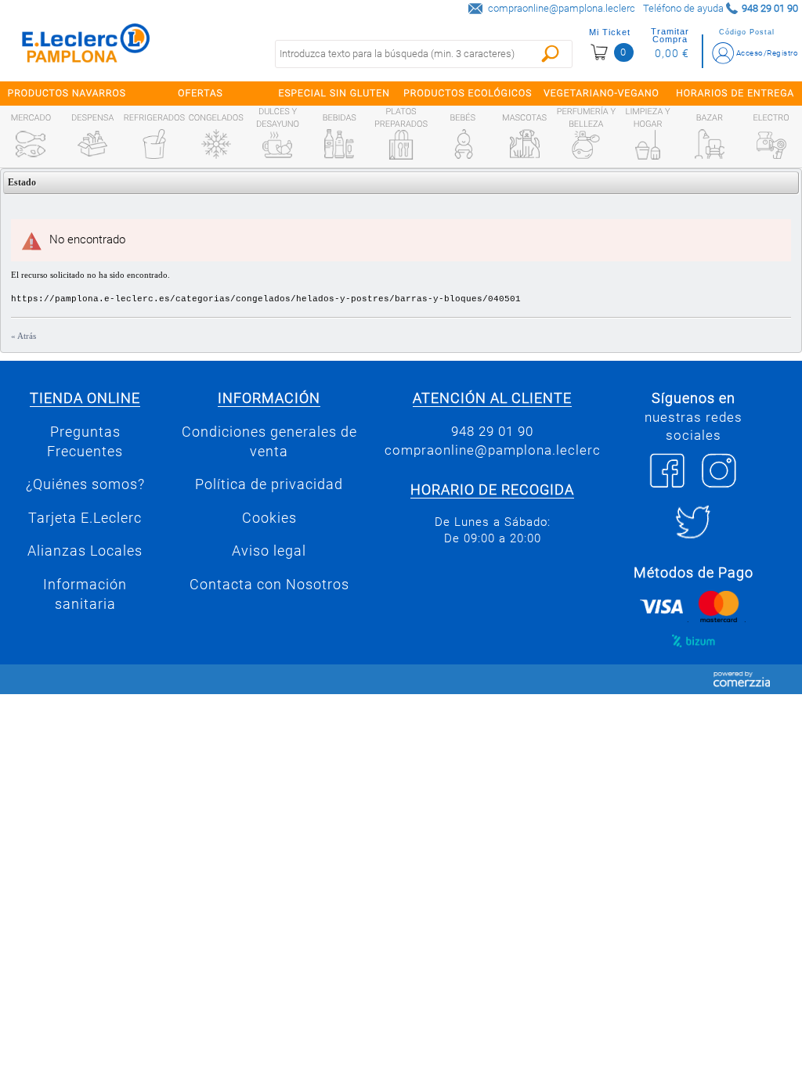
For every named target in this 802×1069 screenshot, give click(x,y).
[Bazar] (709, 144)
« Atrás (23, 335)
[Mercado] (30, 144)
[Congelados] (216, 144)
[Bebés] (462, 144)
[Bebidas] (339, 144)
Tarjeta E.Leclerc (85, 518)
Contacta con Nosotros (269, 584)
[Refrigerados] (154, 144)
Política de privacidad (269, 484)
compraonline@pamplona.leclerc (561, 8)
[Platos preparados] (401, 145)
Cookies (269, 518)
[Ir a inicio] (86, 46)
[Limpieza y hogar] (647, 145)
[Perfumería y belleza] (585, 145)
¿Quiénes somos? (85, 484)
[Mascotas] (524, 144)
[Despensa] (92, 144)
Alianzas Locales (85, 551)
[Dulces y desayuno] (277, 145)
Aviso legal (269, 551)
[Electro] (771, 144)
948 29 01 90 (492, 431)
